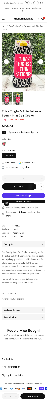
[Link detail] (27, 3)
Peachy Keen (18, 232)
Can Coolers (18, 236)
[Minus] (5, 178)
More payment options (23, 201)
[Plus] (42, 178)
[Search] (38, 19)
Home (4, 26)
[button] (40, 61)
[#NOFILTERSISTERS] (23, 19)
